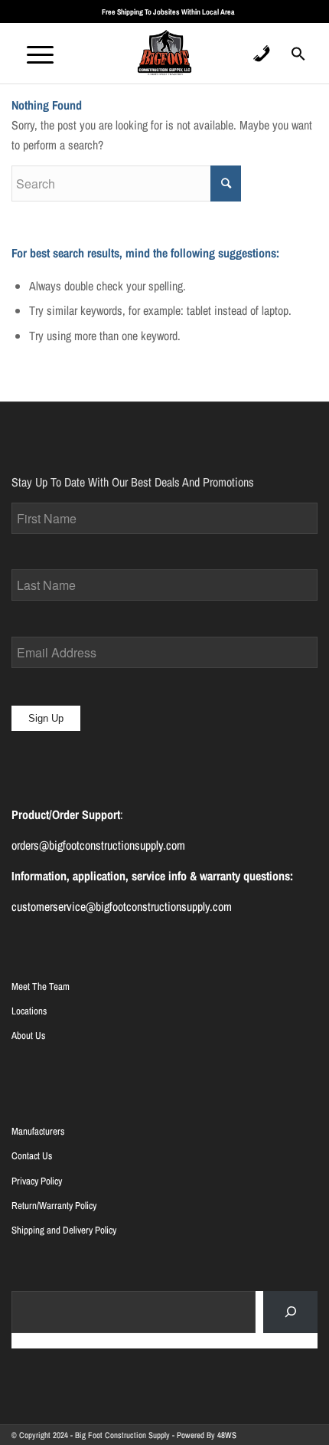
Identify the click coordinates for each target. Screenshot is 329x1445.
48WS (226, 1435)
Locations (29, 1010)
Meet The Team (40, 986)
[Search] (290, 1312)
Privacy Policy (36, 1181)
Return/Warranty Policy (53, 1205)
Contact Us (31, 1155)
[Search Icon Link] (298, 58)
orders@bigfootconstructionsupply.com (98, 845)
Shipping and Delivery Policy (63, 1230)
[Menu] (32, 53)
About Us (28, 1035)
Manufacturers (37, 1131)
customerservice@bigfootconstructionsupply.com (121, 906)
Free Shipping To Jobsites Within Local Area (168, 12)
